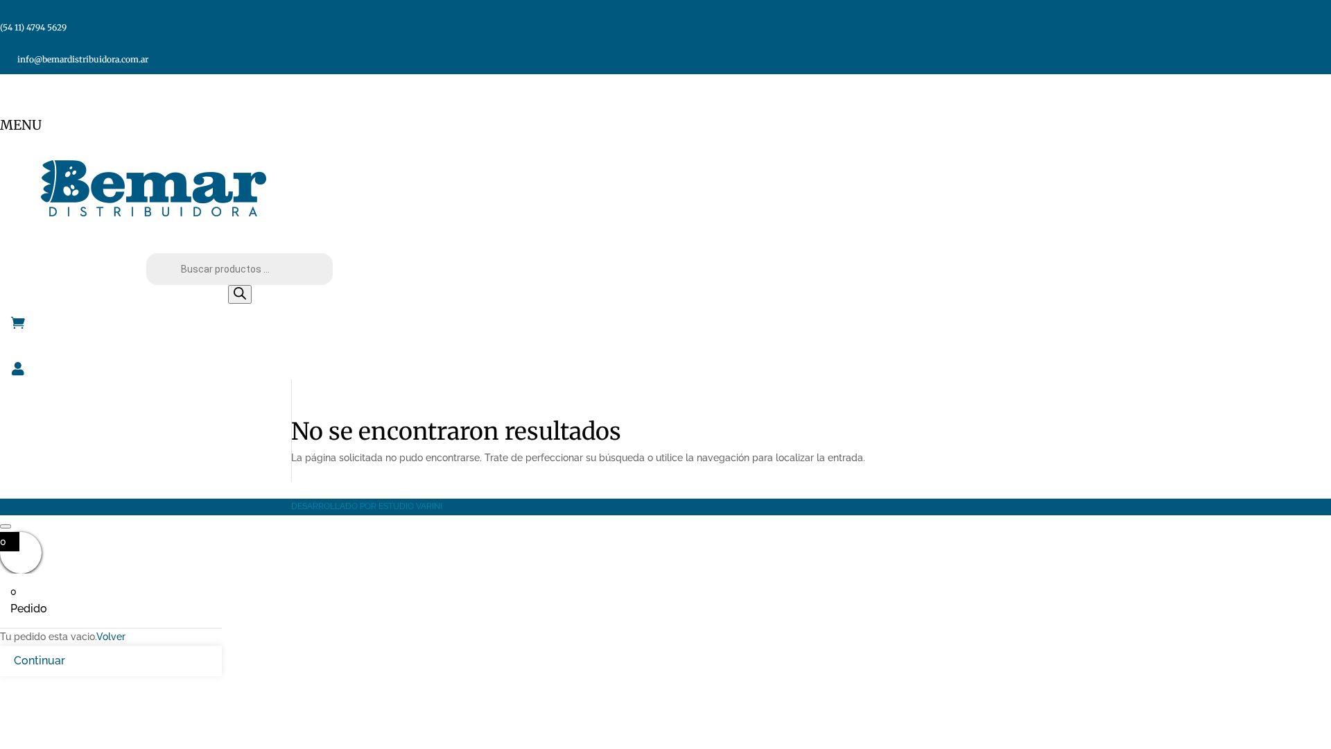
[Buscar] (240, 294)
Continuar (39, 660)
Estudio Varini (410, 506)
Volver (110, 636)
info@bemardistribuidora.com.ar (82, 59)
